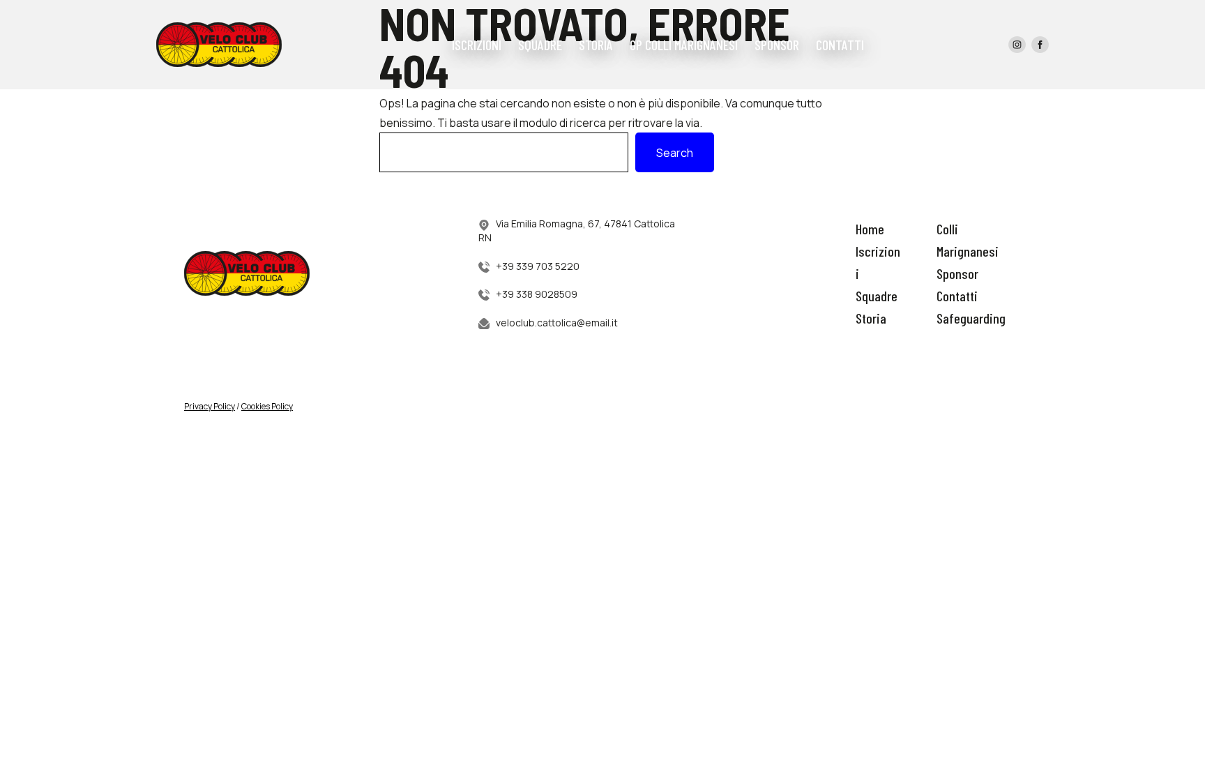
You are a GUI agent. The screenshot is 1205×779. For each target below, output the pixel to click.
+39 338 (515, 294)
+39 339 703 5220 (537, 266)
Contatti (957, 295)
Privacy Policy (209, 406)
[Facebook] (1040, 44)
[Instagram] (1017, 44)
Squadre (876, 295)
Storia (871, 318)
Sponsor (957, 273)
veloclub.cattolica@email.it (557, 322)
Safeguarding (971, 318)
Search (674, 152)
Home (870, 228)
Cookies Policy (267, 406)
